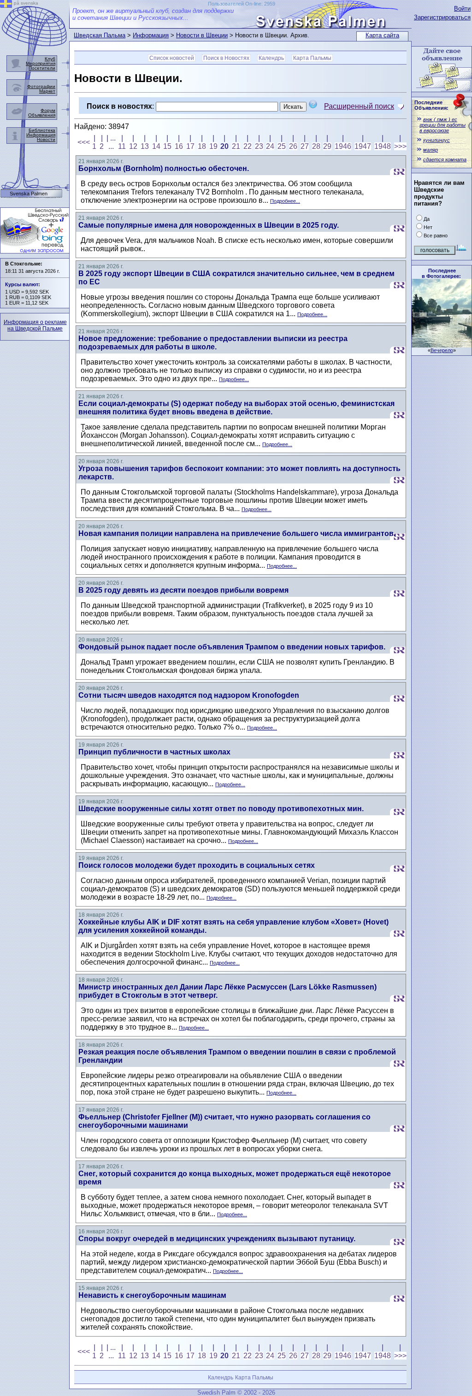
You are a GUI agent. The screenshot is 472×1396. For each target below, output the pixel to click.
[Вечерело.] (442, 345)
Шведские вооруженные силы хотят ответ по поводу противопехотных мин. (221, 809)
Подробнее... (285, 201)
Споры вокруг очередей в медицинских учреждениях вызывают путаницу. (216, 1239)
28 (316, 146)
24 (270, 146)
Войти (462, 8)
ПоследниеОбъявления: (431, 105)
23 (259, 146)
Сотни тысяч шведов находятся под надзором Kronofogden (188, 695)
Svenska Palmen (28, 193)
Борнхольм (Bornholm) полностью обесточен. (163, 168)
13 (145, 146)
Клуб (50, 58)
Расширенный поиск (359, 106)
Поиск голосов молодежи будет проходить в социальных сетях (196, 865)
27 (305, 146)
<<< (83, 142)
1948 (382, 146)
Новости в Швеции (202, 35)
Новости (46, 139)
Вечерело (442, 350)
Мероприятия (40, 63)
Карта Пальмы (312, 58)
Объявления (41, 115)
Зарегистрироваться (442, 17)
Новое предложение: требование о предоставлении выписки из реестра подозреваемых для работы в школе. (213, 343)
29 (327, 146)
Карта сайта (382, 35)
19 (213, 146)
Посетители (42, 68)
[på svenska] (6, 5)
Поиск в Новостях (226, 58)
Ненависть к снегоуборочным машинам (152, 1295)
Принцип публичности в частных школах (154, 752)
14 (156, 146)
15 (167, 146)
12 (133, 146)
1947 (362, 146)
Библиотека (42, 130)
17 (190, 146)
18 (202, 146)
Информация (151, 35)
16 (179, 146)
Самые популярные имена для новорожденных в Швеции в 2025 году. (208, 225)
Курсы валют (21, 284)
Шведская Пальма (99, 35)
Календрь (271, 58)
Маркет (47, 91)
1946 (343, 146)
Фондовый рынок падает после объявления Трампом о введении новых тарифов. (231, 647)
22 (247, 146)
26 (293, 146)
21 (236, 146)
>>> (400, 146)
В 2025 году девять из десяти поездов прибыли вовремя (183, 590)
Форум (48, 110)
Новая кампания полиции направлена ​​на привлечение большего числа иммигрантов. (236, 533)
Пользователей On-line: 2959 (241, 3)
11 (122, 146)
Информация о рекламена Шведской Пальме (35, 325)
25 (281, 146)
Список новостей (171, 58)
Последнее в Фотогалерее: (441, 273)
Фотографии (41, 86)
